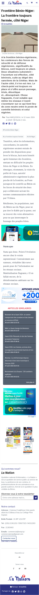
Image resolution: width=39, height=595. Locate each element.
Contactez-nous (9, 538)
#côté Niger (31, 137)
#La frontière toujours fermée (13, 137)
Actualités (7, 24)
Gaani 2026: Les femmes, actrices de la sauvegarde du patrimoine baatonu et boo (19, 348)
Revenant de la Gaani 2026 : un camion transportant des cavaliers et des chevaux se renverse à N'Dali (19, 317)
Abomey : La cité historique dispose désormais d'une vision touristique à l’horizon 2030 (17, 360)
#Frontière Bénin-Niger (11, 130)
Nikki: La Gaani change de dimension (17, 328)
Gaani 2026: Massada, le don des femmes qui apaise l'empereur (19, 337)
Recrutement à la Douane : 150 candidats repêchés (18, 373)
